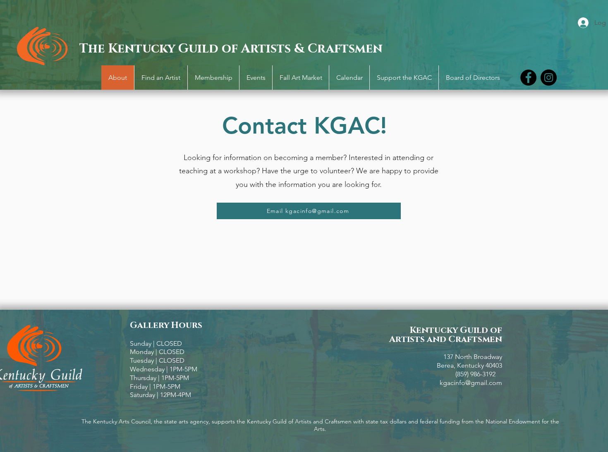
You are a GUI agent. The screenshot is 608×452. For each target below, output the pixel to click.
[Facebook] (528, 77)
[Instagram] (549, 77)
